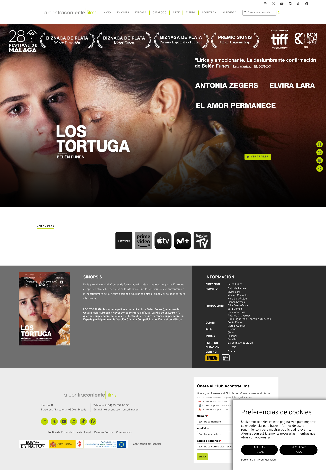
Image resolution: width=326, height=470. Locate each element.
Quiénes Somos (103, 432)
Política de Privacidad (61, 432)
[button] (123, 240)
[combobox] (259, 13)
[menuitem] (107, 12)
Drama (231, 351)
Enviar (202, 456)
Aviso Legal (84, 432)
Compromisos (124, 432)
